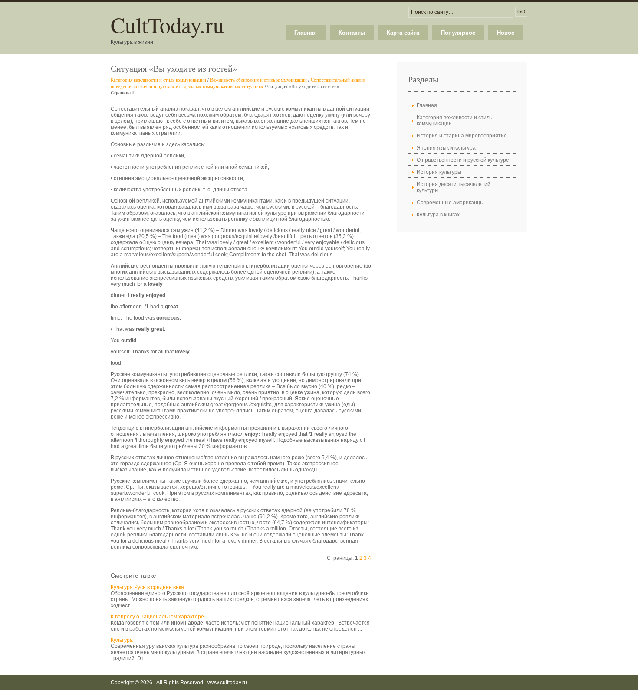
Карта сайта (403, 32)
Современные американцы (450, 202)
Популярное (458, 32)
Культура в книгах (438, 215)
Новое (505, 32)
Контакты (352, 32)
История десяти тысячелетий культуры (453, 187)
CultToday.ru (167, 24)
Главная (305, 32)
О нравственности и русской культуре (463, 160)
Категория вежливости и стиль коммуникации (158, 79)
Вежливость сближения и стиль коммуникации (258, 79)
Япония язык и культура (446, 148)
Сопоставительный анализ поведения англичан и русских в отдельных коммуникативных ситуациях (238, 82)
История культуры (439, 172)
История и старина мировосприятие (462, 136)
